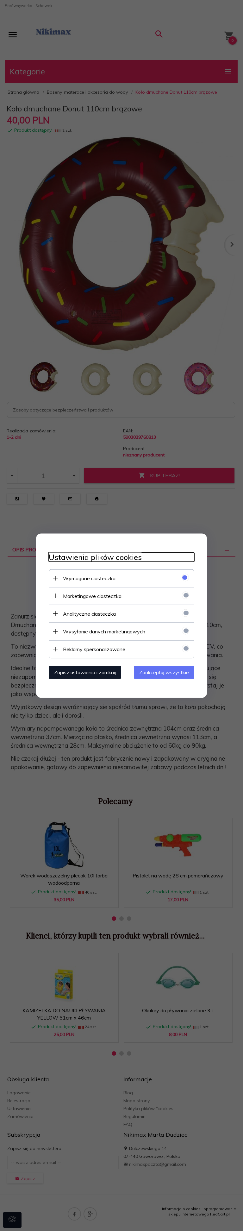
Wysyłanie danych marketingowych (104, 631)
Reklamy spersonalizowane (94, 649)
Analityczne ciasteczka (89, 613)
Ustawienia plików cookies (95, 557)
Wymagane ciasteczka (89, 578)
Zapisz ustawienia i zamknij (85, 672)
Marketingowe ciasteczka (92, 596)
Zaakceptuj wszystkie (164, 672)
